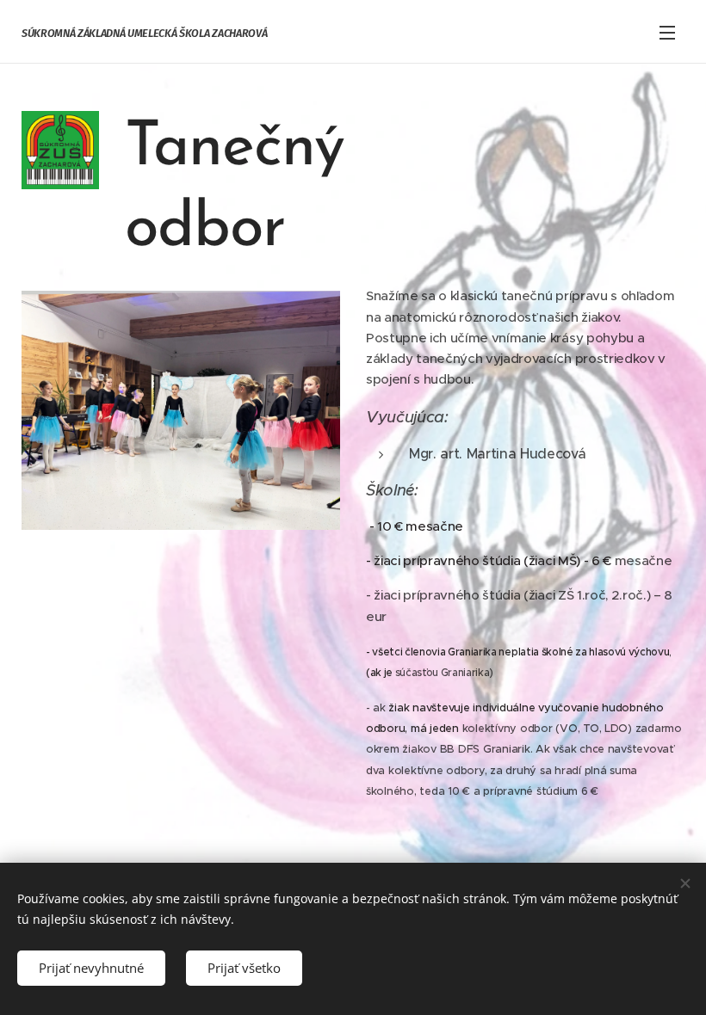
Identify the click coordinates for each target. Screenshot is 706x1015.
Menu (667, 32)
